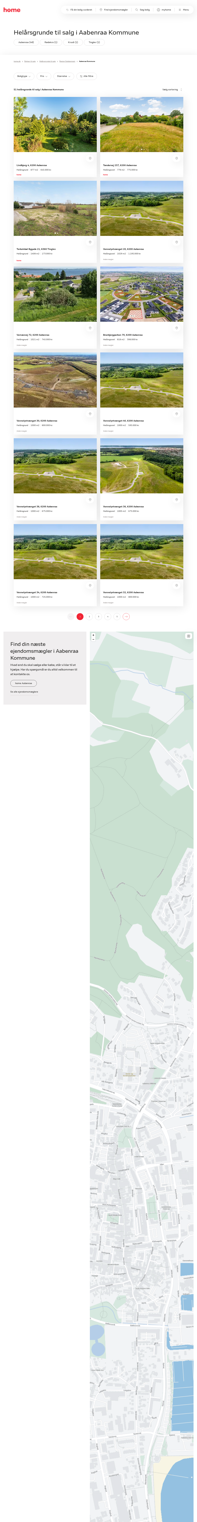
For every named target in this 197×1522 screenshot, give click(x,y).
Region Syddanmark (67, 61)
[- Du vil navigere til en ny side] (126, 616)
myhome (166, 10)
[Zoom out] (93, 639)
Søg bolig (145, 10)
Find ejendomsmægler (116, 10)
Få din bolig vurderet (81, 10)
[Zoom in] (93, 635)
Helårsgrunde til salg (47, 61)
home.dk (17, 61)
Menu (186, 10)
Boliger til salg (30, 61)
